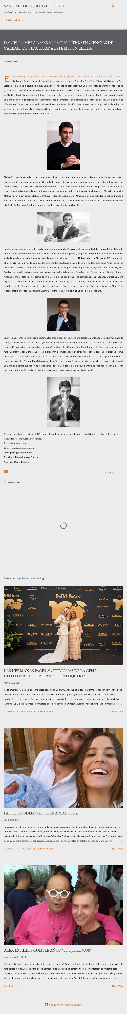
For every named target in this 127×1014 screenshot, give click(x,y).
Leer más (117, 711)
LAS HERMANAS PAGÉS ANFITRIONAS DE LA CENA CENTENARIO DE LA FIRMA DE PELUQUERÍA (50, 673)
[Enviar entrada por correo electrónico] (6, 472)
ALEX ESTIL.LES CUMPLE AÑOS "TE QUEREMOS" (47, 950)
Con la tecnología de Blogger (65, 1004)
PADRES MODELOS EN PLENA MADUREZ (41, 813)
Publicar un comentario (37, 711)
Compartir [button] (112, 472)
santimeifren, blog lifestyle (34, 5)
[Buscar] (113, 6)
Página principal (14, 20)
